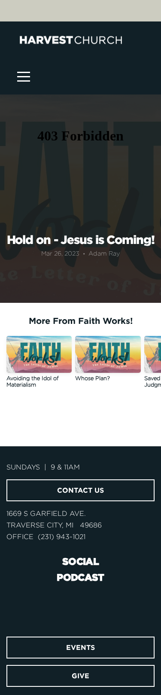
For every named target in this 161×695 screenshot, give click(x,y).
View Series (80, 418)
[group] (39, 365)
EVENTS (80, 647)
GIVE (80, 676)
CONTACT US (80, 490)
